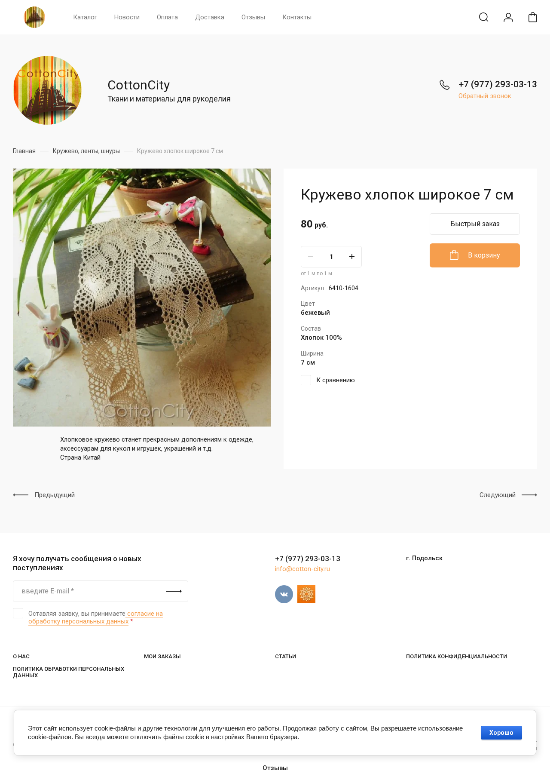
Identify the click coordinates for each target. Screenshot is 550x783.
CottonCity (138, 84)
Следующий (498, 495)
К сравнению (335, 380)
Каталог (85, 17)
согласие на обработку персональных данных (95, 617)
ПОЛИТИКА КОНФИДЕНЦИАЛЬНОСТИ (456, 656)
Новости (127, 17)
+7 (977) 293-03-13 (497, 84)
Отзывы (253, 17)
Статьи (285, 656)
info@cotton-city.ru (302, 569)
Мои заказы (162, 656)
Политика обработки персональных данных (68, 672)
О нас (21, 656)
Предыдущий (54, 495)
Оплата (167, 17)
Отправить (174, 591)
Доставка (209, 17)
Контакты (297, 17)
